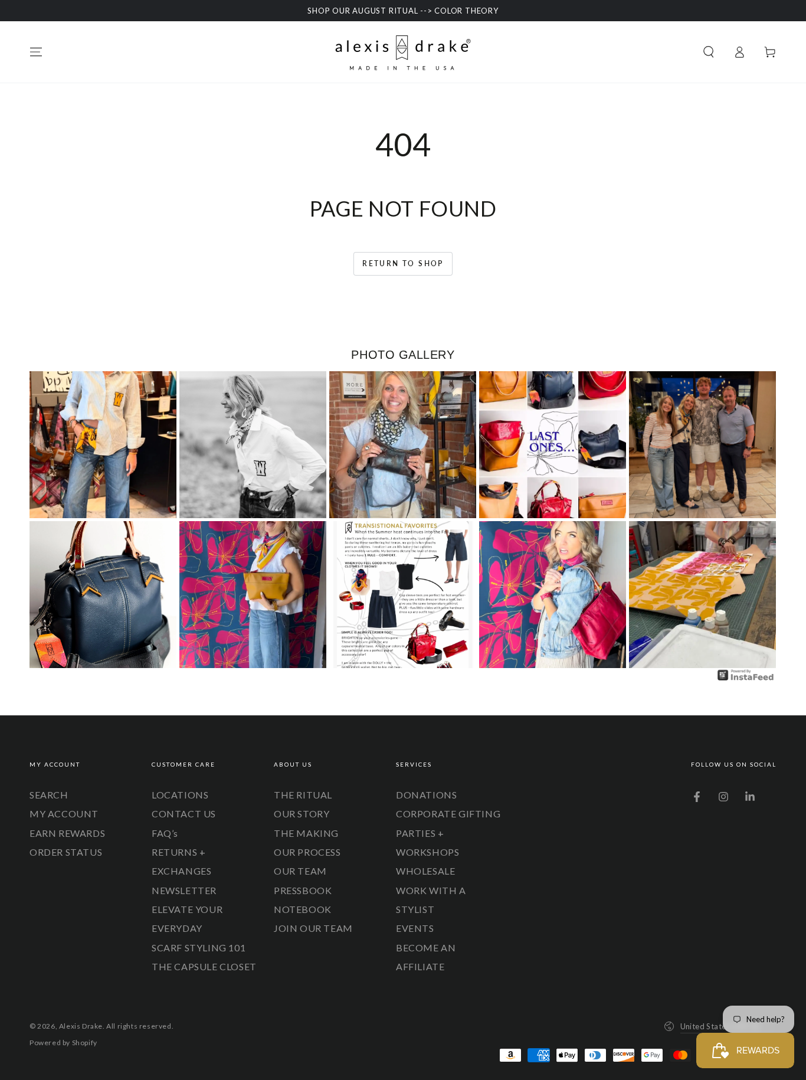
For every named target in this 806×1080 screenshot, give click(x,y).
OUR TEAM (300, 870)
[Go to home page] (403, 52)
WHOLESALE (425, 870)
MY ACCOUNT (64, 813)
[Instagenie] (745, 679)
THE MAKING (306, 833)
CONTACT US (184, 813)
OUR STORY (301, 813)
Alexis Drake (81, 1026)
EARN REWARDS (67, 833)
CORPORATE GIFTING (448, 813)
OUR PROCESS (307, 852)
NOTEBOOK (303, 909)
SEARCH (49, 794)
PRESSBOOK (303, 890)
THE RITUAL (303, 794)
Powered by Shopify (63, 1042)
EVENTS (415, 928)
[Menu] (36, 52)
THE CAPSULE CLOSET (204, 966)
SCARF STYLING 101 (198, 947)
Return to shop (403, 263)
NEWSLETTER (184, 890)
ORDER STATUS (66, 852)
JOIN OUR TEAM (313, 928)
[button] (708, 52)
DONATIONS (426, 794)
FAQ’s (165, 833)
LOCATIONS (180, 794)
